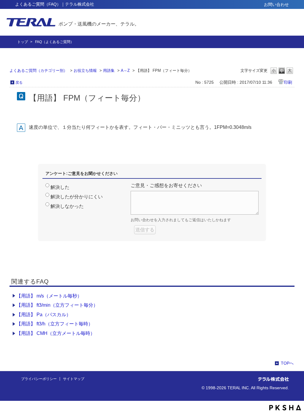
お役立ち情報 (85, 70)
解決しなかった (67, 206)
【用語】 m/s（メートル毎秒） (49, 295)
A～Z (125, 70)
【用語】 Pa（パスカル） (43, 314)
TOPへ (287, 363)
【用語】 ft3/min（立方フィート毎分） (57, 305)
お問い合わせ (276, 4)
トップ (22, 42)
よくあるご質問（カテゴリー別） (38, 70)
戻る (19, 82)
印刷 (288, 82)
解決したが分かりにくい (76, 196)
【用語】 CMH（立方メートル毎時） (55, 333)
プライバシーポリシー (39, 379)
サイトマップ (73, 379)
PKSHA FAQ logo (285, 408)
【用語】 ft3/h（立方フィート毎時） (54, 323)
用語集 (109, 70)
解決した (59, 187)
